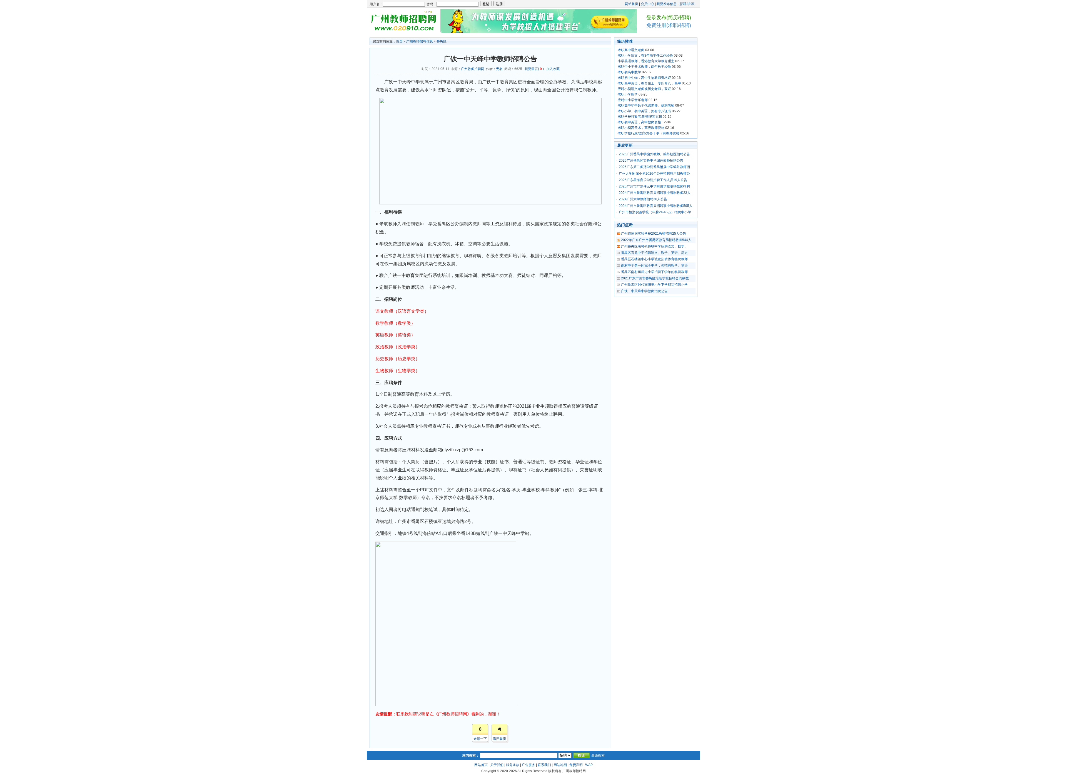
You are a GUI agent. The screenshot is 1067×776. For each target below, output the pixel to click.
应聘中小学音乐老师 (633, 100)
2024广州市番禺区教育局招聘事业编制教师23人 (654, 193)
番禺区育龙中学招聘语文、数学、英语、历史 (654, 253)
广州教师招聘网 (472, 69)
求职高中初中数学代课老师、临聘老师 (646, 105)
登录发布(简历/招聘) (668, 17)
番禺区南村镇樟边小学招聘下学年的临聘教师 (654, 272)
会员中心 (647, 4)
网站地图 (560, 765)
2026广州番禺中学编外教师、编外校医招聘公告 (654, 154)
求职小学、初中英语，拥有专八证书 (644, 111)
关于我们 (496, 765)
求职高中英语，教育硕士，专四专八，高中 (649, 83)
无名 (499, 69)
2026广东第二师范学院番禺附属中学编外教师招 (654, 167)
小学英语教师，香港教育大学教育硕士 (646, 61)
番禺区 (442, 41)
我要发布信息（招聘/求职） (677, 4)
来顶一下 (480, 739)
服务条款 (512, 765)
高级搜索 (598, 755)
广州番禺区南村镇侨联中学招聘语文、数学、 (654, 246)
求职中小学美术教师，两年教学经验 (644, 67)
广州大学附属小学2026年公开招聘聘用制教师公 (654, 174)
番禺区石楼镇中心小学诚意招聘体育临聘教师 (654, 259)
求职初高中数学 (629, 72)
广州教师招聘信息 (419, 41)
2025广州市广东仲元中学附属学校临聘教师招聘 (654, 186)
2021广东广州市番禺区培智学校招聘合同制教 (655, 278)
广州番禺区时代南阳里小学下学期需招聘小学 (654, 285)
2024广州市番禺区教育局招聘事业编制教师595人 (655, 206)
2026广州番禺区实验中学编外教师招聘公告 (651, 160)
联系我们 (544, 765)
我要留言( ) (534, 69)
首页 (399, 41)
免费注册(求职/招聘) (668, 25)
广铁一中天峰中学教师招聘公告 (644, 291)
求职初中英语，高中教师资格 (639, 122)
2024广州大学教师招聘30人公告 (643, 199)
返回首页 (499, 739)
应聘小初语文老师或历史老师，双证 (644, 89)
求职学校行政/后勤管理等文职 (640, 117)
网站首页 (631, 4)
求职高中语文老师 (631, 50)
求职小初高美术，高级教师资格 (641, 128)
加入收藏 (553, 69)
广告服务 (528, 765)
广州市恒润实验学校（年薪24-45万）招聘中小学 (655, 212)
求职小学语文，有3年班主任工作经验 (645, 55)
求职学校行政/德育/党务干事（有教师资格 (648, 133)
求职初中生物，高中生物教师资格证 (644, 78)
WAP (589, 765)
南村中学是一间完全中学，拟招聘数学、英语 (654, 265)
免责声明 (576, 765)
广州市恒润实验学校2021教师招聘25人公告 (653, 234)
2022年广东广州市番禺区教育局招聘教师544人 (656, 240)
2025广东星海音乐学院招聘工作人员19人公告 (653, 180)
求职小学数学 (628, 94)
